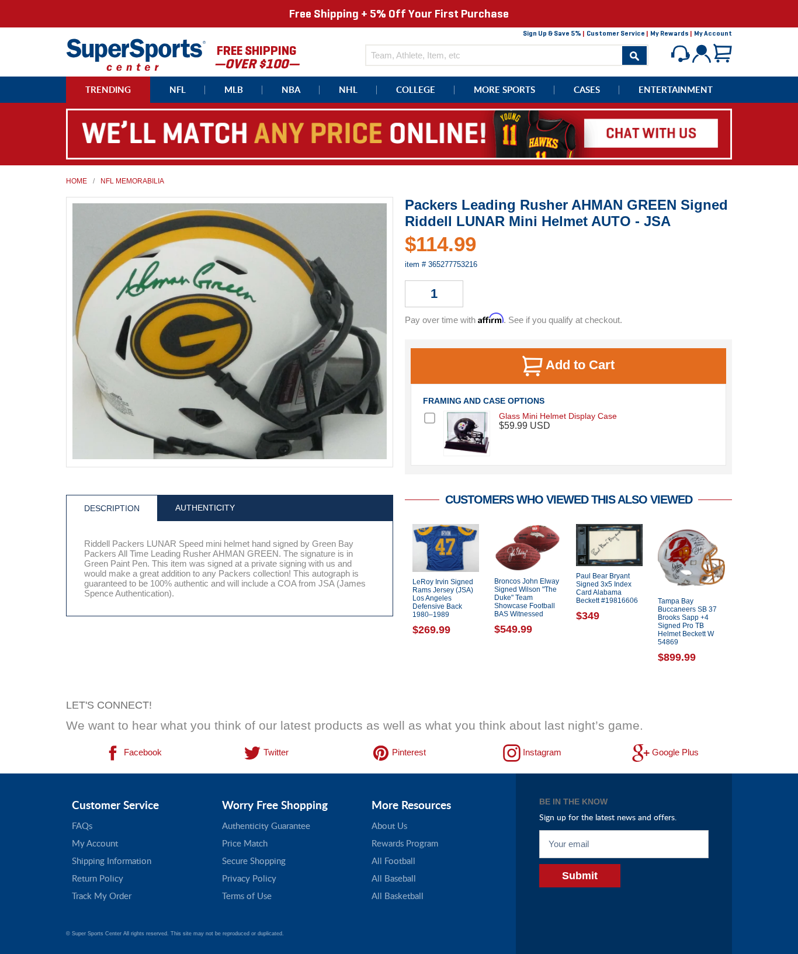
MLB (233, 90)
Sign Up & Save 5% (552, 33)
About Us (389, 825)
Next (741, 608)
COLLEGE (415, 90)
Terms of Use (247, 895)
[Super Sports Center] (136, 53)
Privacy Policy (249, 878)
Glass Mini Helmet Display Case (558, 416)
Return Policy (97, 878)
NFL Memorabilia (132, 181)
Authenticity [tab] (205, 507)
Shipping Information (111, 860)
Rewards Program (405, 843)
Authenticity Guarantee (266, 825)
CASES (587, 90)
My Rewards (669, 33)
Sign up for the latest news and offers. (607, 817)
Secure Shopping (254, 860)
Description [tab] (112, 508)
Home (76, 181)
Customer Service (616, 33)
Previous (396, 608)
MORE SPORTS (504, 90)
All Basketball (398, 895)
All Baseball (394, 878)
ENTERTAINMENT (676, 90)
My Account (713, 33)
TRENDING (108, 90)
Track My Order (101, 895)
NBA (291, 90)
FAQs (82, 825)
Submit (580, 876)
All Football (393, 860)
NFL (177, 90)
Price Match (245, 843)
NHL (348, 90)
